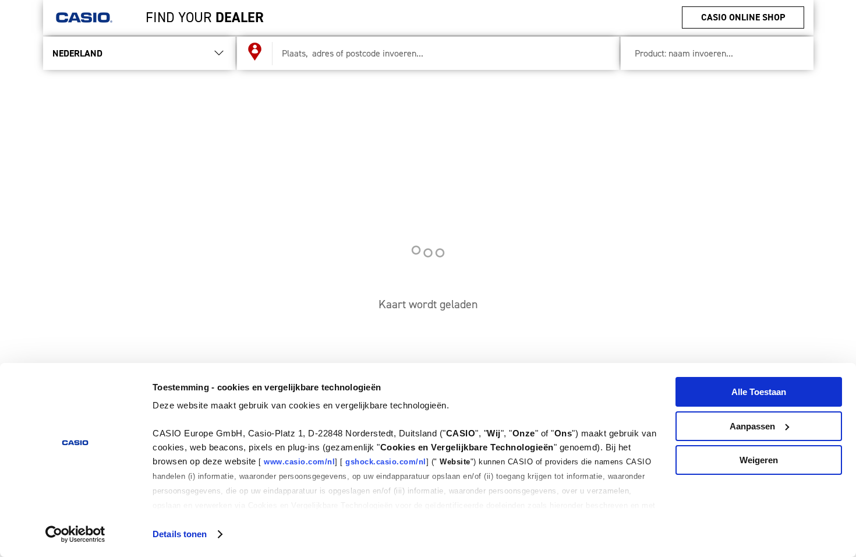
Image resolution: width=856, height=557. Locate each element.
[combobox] (441, 53)
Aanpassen (752, 426)
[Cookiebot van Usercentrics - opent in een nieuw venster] (75, 534)
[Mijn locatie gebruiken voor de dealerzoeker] (255, 53)
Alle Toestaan (758, 392)
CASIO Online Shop (743, 17)
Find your (205, 17)
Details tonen (180, 534)
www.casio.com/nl (299, 461)
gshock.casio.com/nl (385, 461)
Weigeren (759, 460)
